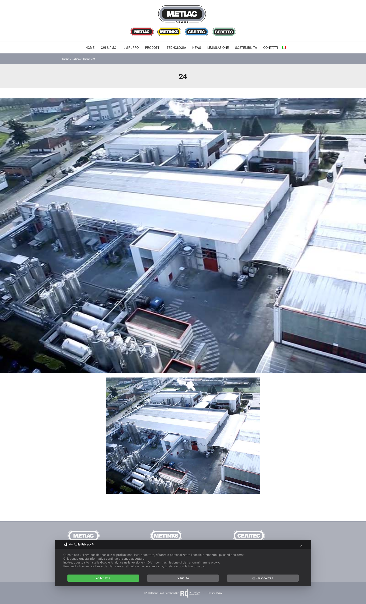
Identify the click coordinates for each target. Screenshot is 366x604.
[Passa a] (284, 47)
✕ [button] (301, 546)
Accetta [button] (104, 578)
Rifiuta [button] (184, 578)
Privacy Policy (215, 592)
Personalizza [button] (264, 578)
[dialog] (183, 563)
